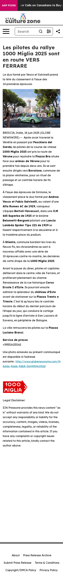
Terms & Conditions (47, 562)
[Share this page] (58, 31)
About (16, 555)
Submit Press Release (17, 562)
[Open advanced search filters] (49, 31)
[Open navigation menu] (6, 31)
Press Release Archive (37, 555)
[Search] (41, 31)
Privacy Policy (48, 570)
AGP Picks (9, 5)
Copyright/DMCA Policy (20, 570)
